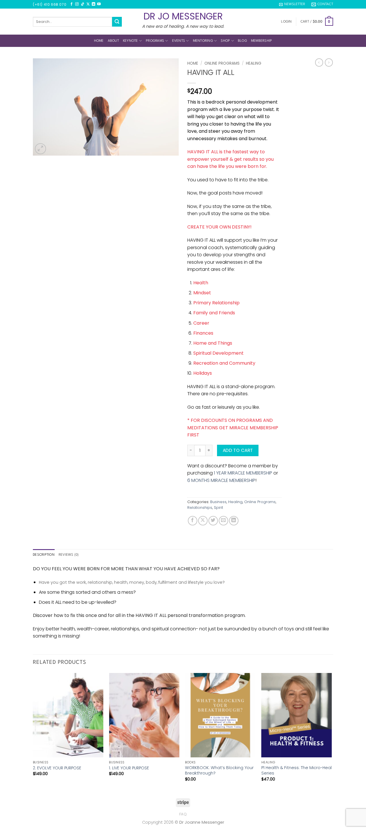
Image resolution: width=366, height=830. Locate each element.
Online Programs (222, 63)
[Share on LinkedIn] (233, 520)
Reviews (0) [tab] (69, 555)
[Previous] (33, 732)
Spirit (218, 507)
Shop (225, 41)
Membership (261, 41)
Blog (242, 41)
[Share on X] (203, 520)
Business (218, 501)
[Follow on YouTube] (99, 4)
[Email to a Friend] (223, 520)
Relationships (199, 507)
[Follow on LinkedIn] (93, 4)
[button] (292, 4)
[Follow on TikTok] (82, 4)
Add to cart (238, 450)
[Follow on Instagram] (77, 4)
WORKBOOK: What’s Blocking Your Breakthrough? (219, 770)
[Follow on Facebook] (71, 4)
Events (178, 41)
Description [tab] (44, 555)
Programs (155, 41)
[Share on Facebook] (192, 520)
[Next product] (319, 62)
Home (99, 41)
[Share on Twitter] (213, 520)
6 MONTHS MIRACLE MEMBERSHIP (221, 480)
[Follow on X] (88, 4)
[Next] (331, 732)
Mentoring (203, 41)
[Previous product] (329, 62)
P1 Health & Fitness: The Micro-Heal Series (296, 770)
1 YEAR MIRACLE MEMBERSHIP (243, 473)
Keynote (130, 41)
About (113, 41)
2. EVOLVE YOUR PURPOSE (57, 768)
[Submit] (117, 22)
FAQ (183, 814)
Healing (253, 63)
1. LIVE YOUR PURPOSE (129, 768)
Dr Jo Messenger (183, 16)
